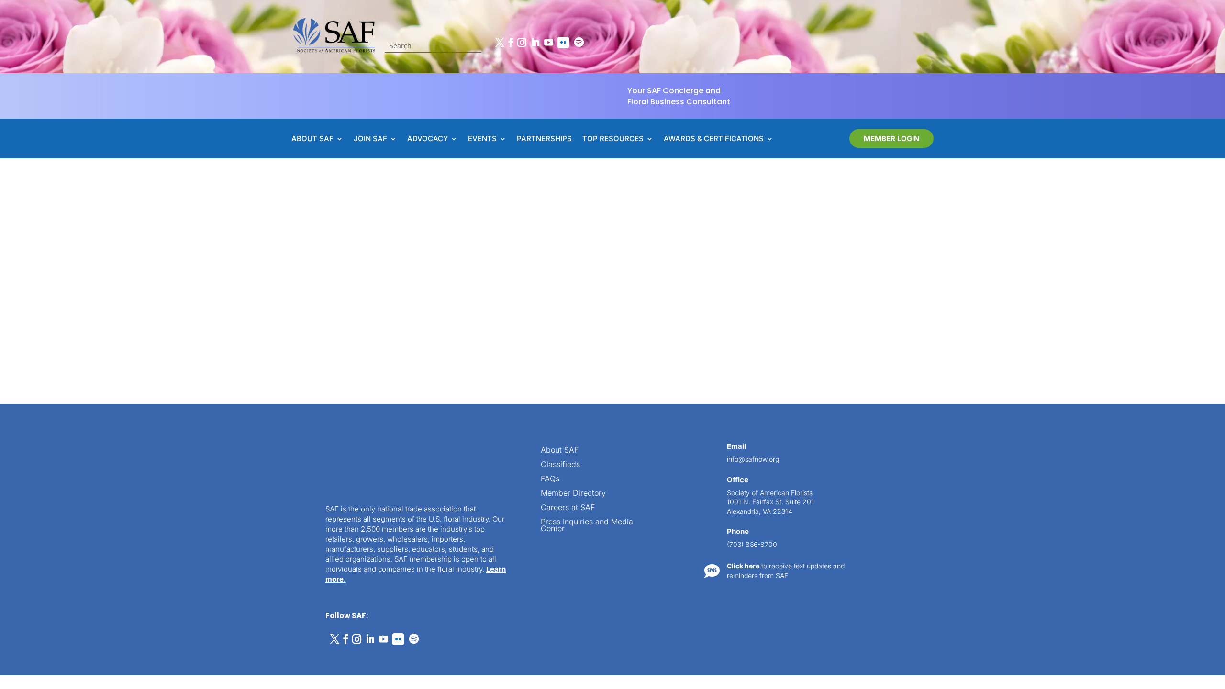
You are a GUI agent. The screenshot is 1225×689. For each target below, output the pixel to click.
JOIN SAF (370, 139)
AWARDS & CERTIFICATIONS (714, 139)
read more (401, 307)
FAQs (550, 479)
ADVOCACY (427, 139)
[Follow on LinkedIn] (535, 42)
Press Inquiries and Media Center (587, 525)
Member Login (891, 138)
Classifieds (560, 465)
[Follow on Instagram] (521, 42)
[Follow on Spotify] (579, 43)
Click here (743, 566)
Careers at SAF (568, 508)
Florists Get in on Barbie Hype (428, 258)
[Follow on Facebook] (510, 42)
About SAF (560, 450)
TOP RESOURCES (613, 139)
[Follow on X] (499, 42)
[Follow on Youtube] (548, 42)
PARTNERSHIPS (544, 139)
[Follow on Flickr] (563, 42)
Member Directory (573, 493)
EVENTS (482, 139)
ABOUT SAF (312, 139)
